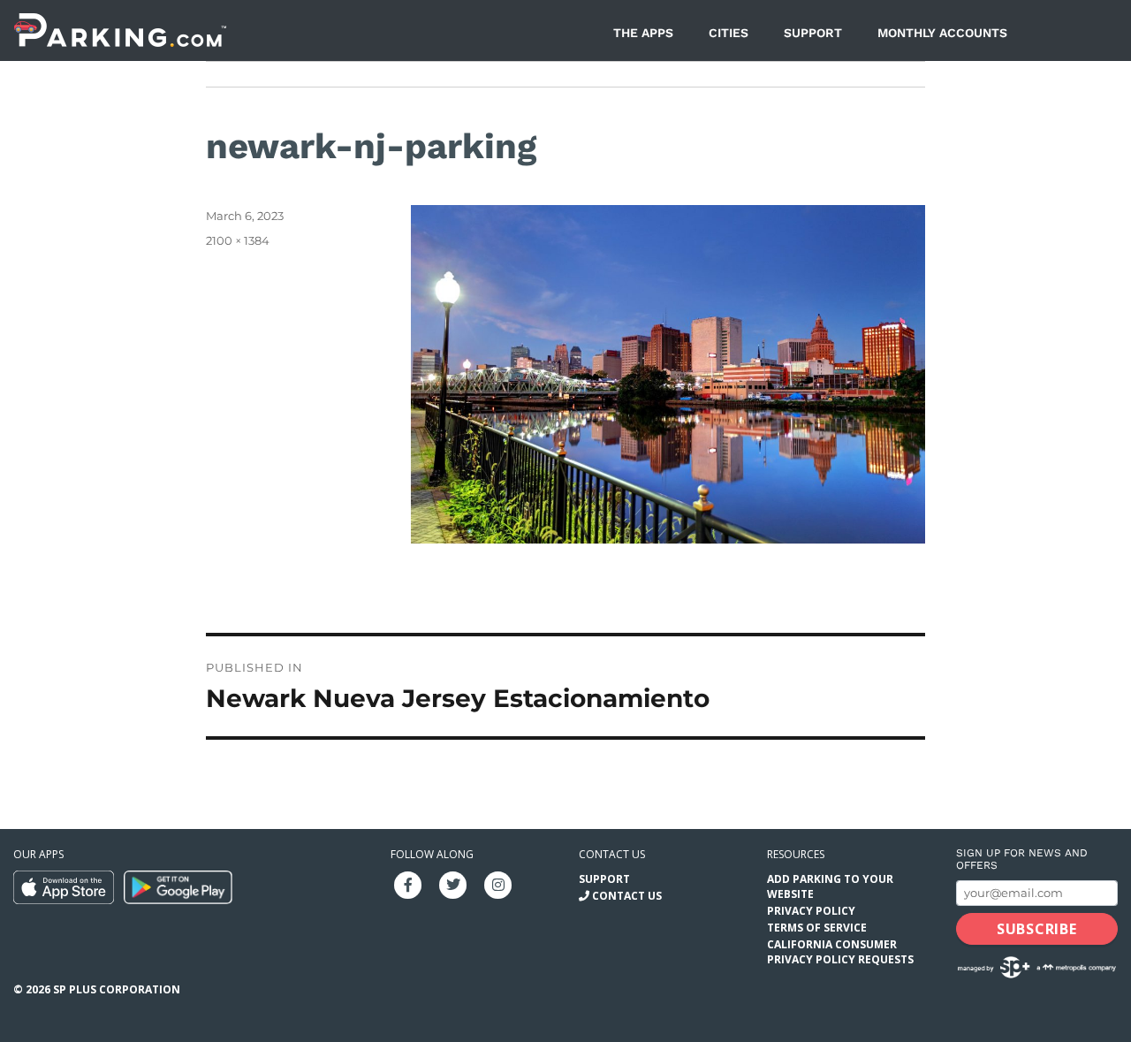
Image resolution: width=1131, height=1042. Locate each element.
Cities (728, 33)
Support (813, 33)
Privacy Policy (811, 910)
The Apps (643, 33)
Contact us (612, 854)
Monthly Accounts (942, 33)
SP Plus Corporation (116, 989)
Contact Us (627, 895)
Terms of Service (817, 927)
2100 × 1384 (237, 240)
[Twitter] (453, 883)
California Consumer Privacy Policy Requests (840, 952)
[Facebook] (408, 883)
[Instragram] (498, 883)
